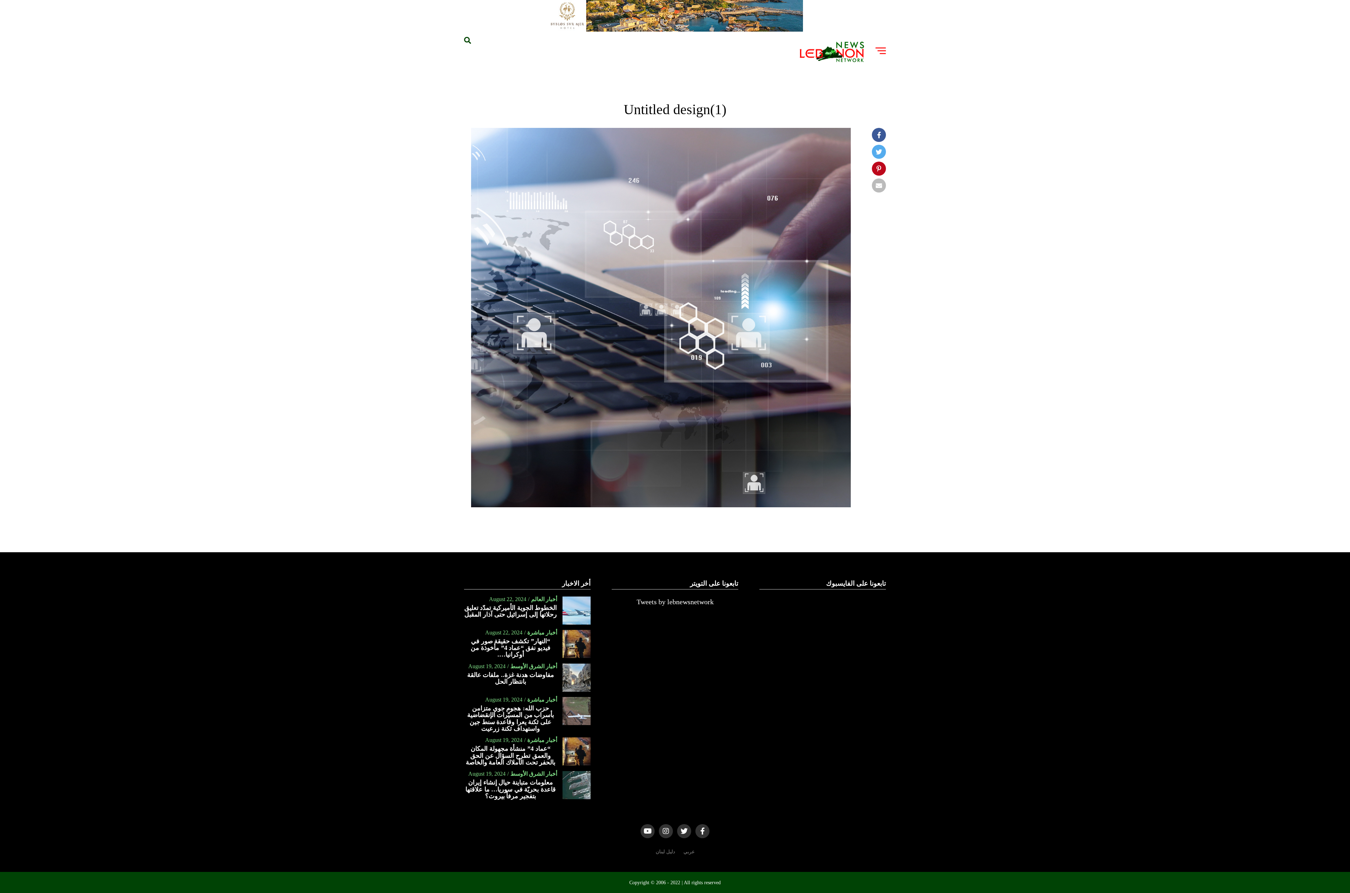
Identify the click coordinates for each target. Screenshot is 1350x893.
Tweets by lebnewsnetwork (675, 602)
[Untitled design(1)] (661, 505)
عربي (689, 851)
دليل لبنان (665, 851)
